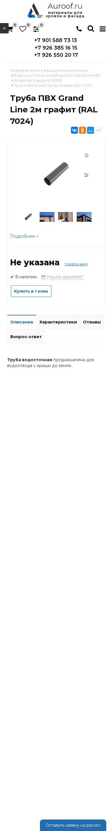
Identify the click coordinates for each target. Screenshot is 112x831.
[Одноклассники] (82, 130)
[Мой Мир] (90, 130)
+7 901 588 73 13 (55, 40)
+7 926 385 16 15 (56, 48)
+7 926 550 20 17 (56, 55)
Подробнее (23, 236)
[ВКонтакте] (74, 130)
